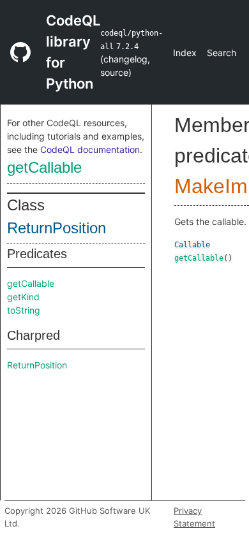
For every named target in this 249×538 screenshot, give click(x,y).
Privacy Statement (194, 516)
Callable (192, 244)
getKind (23, 296)
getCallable (44, 167)
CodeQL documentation (90, 149)
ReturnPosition (56, 227)
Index (185, 52)
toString (23, 310)
